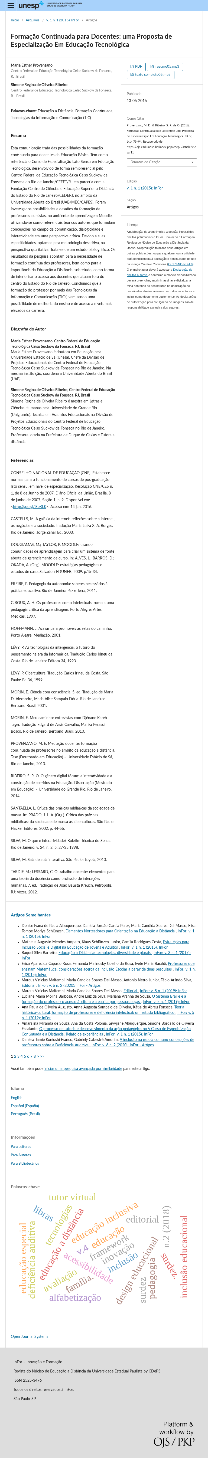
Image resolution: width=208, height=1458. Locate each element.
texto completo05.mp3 (152, 75)
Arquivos (33, 20)
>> (42, 1057)
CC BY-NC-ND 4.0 (180, 264)
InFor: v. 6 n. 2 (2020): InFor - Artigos (69, 986)
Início (15, 20)
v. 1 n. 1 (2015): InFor (62, 20)
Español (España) (25, 1106)
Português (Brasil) (25, 1114)
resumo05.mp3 (167, 66)
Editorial (29, 986)
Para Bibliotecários (25, 1163)
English (16, 1098)
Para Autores (21, 1155)
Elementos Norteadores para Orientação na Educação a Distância (121, 931)
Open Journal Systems (29, 1337)
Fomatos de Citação (145, 162)
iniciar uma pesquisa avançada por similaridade (83, 1069)
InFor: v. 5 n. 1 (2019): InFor (163, 991)
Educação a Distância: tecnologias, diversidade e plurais (105, 953)
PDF (138, 66)
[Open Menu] (10, 5)
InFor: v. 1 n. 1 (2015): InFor (144, 947)
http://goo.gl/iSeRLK (29, 507)
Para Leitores (21, 1147)
